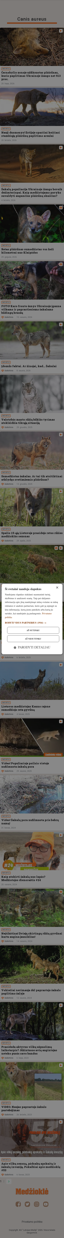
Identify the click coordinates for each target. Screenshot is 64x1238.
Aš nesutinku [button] (33, 638)
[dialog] (32, 619)
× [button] (57, 587)
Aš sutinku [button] (33, 630)
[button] (32, 622)
